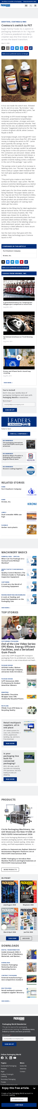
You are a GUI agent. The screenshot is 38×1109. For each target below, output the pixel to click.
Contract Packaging (9, 975)
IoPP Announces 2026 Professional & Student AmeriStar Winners (10, 683)
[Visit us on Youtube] (14, 1058)
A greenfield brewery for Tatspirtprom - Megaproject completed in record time (18, 303)
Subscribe (12, 938)
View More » (5, 608)
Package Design (7, 665)
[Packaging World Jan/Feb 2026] (28, 919)
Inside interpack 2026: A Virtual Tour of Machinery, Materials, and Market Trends (12, 954)
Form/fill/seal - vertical (10, 556)
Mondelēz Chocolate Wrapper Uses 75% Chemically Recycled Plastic (12, 697)
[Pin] (26, 48)
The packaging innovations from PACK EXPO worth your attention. (13, 444)
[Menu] (35, 5)
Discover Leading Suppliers (12, 469)
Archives (26, 938)
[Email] (8, 48)
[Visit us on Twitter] (6, 1058)
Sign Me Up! (10, 410)
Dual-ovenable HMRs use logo (11, 516)
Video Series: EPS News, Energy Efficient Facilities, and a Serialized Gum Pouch (18, 648)
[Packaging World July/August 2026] (9, 892)
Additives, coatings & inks (13, 22)
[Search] (31, 5)
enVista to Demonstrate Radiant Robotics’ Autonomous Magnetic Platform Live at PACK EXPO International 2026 (18, 851)
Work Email (7, 401)
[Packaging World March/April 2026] (9, 919)
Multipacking (6, 988)
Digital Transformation (10, 950)
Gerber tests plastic (9, 527)
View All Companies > (19, 434)
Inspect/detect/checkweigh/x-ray (12, 569)
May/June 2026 (28, 905)
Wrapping (4, 692)
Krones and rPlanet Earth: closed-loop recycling (17, 372)
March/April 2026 (10, 932)
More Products (10, 870)
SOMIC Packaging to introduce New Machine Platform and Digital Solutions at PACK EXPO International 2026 (18, 861)
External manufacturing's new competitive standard (12, 979)
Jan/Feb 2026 (28, 932)
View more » (8, 382)
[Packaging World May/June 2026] (28, 892)
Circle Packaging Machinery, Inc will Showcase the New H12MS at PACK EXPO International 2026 (18, 832)
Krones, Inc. (7, 255)
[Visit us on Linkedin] (10, 1058)
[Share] (12, 48)
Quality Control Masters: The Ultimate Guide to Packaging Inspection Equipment (13, 575)
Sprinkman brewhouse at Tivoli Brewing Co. (18, 338)
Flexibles (4, 525)
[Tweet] (21, 48)
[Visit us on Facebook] (2, 1058)
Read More (10, 743)
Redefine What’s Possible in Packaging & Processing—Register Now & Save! (13, 457)
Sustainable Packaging (9, 641)
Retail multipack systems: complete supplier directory (12, 991)
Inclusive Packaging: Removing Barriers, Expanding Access (9, 967)
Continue (19, 1105)
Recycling (5, 706)
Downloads (5, 962)
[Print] (3, 48)
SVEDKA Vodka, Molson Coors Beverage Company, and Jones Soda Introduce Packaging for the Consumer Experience (13, 669)
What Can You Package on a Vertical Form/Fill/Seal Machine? (12, 561)
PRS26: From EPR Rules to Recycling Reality (11, 709)
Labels (3, 512)
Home (3, 487)
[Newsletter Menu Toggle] (26, 5)
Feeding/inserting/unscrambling (13, 595)
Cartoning (5, 582)
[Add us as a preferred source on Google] (31, 48)
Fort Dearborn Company (11, 251)
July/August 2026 (10, 905)
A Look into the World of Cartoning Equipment (11, 585)
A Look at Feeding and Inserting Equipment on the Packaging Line (12, 599)
